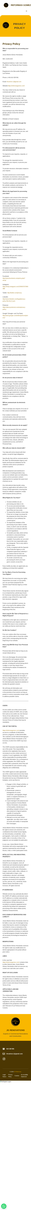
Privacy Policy (10, 1075)
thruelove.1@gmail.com (14, 81)
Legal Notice (4, 1075)
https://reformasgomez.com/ (16, 86)
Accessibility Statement (24, 1075)
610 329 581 (10, 1049)
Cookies (17, 1075)
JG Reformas (17, 1071)
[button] (3, 1206)
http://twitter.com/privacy (14, 293)
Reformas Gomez (21, 5)
